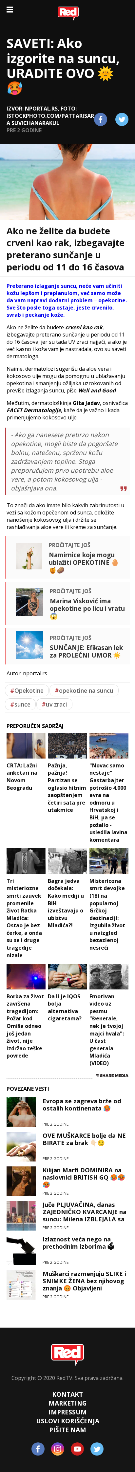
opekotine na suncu (84, 690)
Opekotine (27, 690)
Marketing (67, 1403)
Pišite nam (67, 1429)
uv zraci (54, 704)
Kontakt (67, 1394)
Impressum (67, 1412)
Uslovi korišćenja (67, 1420)
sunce (20, 704)
